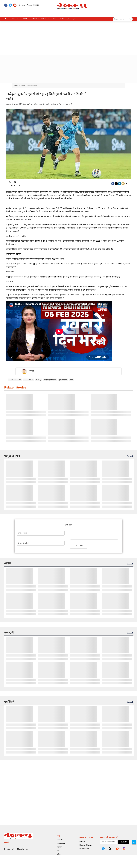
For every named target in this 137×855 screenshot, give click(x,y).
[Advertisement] (68, 38)
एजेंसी (14, 182)
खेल (58, 851)
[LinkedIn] (119, 183)
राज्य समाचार (61, 843)
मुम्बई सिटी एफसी (63, 380)
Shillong (38, 380)
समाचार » (23, 85)
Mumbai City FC (28, 380)
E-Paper (23, 19)
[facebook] (5, 5)
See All (130, 456)
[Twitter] (116, 183)
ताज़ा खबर (60, 840)
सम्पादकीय (9, 632)
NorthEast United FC (15, 380)
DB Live (82, 841)
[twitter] (10, 5)
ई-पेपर (75, 19)
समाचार (12, 19)
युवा (68, 19)
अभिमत (43, 19)
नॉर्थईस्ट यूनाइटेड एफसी (50, 380)
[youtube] (14, 5)
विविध (62, 19)
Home (16, 85)
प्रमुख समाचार (12, 455)
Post (81, 546)
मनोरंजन (53, 19)
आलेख (7, 563)
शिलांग (71, 380)
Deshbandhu (84, 849)
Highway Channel (85, 845)
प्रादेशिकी (33, 19)
